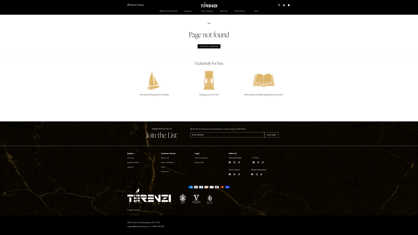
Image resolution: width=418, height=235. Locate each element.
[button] (279, 5)
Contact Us (165, 172)
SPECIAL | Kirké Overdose (168, 11)
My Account (165, 158)
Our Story (130, 158)
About (256, 11)
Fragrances (188, 11)
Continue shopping (209, 46)
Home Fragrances (207, 11)
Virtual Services (239, 11)
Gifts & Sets (224, 11)
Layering (130, 167)
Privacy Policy (199, 162)
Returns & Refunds (167, 162)
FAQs (163, 167)
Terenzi (136, 210)
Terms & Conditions (201, 158)
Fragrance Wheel (133, 162)
